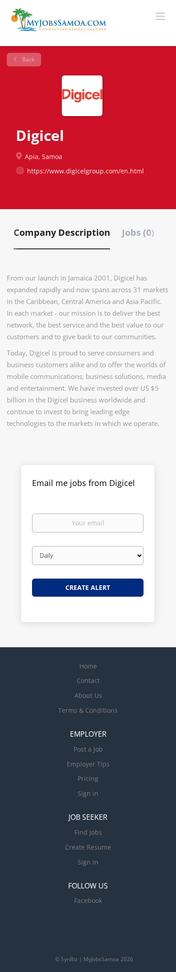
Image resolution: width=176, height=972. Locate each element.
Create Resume (88, 847)
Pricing (88, 778)
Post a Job (88, 749)
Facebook (88, 900)
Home (88, 666)
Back (27, 59)
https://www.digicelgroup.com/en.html (85, 171)
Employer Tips (88, 764)
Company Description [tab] (62, 232)
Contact (88, 680)
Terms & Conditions (88, 710)
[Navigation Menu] (160, 16)
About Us (88, 695)
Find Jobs (88, 832)
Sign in (88, 793)
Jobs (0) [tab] (138, 232)
